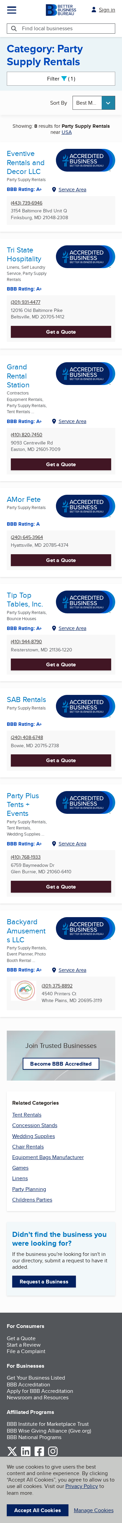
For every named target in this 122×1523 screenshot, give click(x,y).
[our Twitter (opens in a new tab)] (12, 1455)
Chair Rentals (28, 1147)
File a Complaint (26, 1351)
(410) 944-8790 (26, 642)
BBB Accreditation (28, 1384)
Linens (20, 1178)
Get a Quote (61, 332)
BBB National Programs (34, 1437)
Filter (67, 79)
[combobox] (94, 102)
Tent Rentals (26, 1115)
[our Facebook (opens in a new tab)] (39, 1455)
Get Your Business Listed (36, 1378)
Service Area (72, 189)
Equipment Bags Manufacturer (48, 1157)
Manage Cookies (94, 1510)
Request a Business (44, 1281)
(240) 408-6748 (27, 737)
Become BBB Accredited (61, 1064)
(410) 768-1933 (26, 857)
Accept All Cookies (37, 1510)
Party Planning (29, 1189)
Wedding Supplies (33, 1136)
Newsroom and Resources (37, 1397)
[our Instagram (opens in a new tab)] (52, 1455)
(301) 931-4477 (25, 302)
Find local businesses (47, 28)
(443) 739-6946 (26, 203)
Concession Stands (34, 1125)
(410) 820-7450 (26, 435)
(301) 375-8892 (57, 986)
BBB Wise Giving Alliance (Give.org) (49, 1431)
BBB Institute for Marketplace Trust (48, 1424)
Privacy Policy (81, 1486)
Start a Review (24, 1345)
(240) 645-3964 (27, 537)
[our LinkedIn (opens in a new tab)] (25, 1455)
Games (20, 1168)
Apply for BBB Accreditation (40, 1391)
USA (67, 132)
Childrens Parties (32, 1200)
